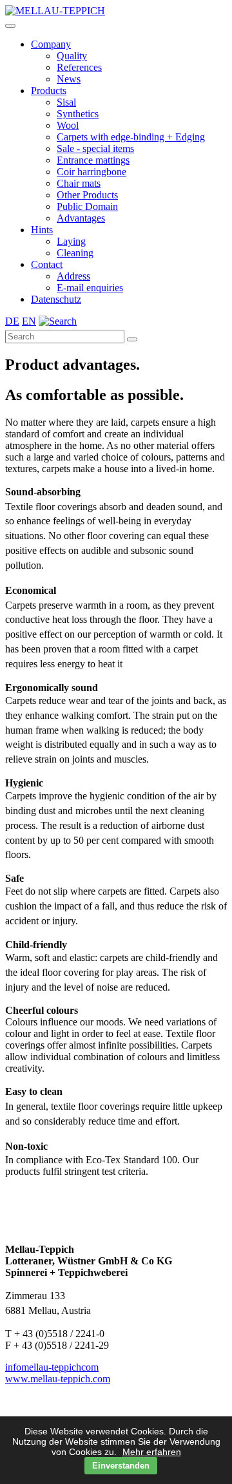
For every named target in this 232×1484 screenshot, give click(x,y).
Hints (42, 229)
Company (51, 44)
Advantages (81, 218)
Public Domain (87, 206)
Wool (68, 125)
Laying (71, 241)
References (79, 67)
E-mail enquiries (90, 287)
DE (12, 321)
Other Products (87, 194)
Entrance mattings (93, 160)
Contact (47, 264)
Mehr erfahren (151, 1452)
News (69, 78)
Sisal (66, 102)
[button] (10, 26)
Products (48, 90)
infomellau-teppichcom (52, 1367)
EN (29, 321)
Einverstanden (121, 1465)
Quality (72, 55)
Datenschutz (56, 299)
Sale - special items (95, 148)
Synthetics (78, 113)
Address (73, 276)
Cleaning (75, 252)
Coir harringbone (91, 171)
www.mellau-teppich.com (57, 1378)
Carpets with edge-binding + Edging (131, 136)
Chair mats (79, 183)
